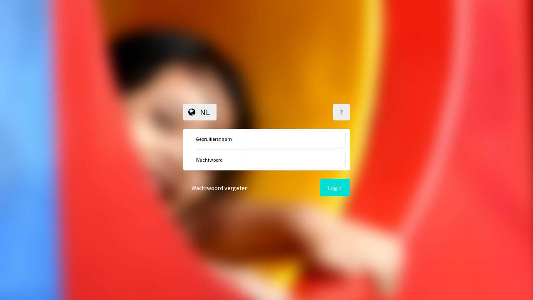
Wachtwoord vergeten (220, 188)
